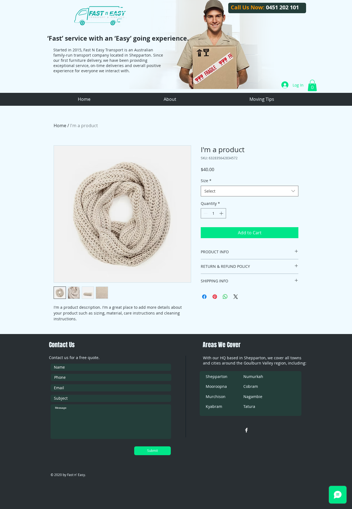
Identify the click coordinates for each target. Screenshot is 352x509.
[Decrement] (205, 213)
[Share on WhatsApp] (225, 296)
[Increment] (221, 213)
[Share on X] (235, 296)
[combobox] (249, 191)
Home (60, 126)
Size (206, 180)
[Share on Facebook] (204, 296)
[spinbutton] (213, 213)
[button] (312, 85)
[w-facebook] (246, 430)
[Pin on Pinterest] (214, 296)
